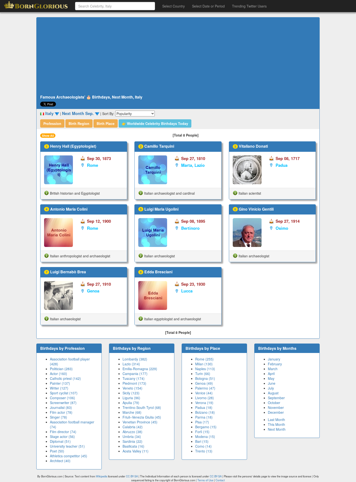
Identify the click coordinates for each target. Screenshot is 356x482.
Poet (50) (57, 451)
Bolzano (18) (205, 412)
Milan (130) (204, 363)
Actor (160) (58, 373)
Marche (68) (132, 412)
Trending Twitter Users (249, 6)
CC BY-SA (132, 476)
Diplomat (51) (60, 441)
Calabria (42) (133, 426)
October (274, 402)
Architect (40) (60, 460)
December (276, 412)
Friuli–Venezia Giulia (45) (142, 417)
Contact (220, 480)
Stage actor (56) (62, 436)
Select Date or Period (208, 6)
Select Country (173, 6)
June (271, 383)
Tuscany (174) (134, 378)
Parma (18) (204, 417)
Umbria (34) (132, 436)
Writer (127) (59, 388)
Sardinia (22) (132, 441)
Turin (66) (202, 373)
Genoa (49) (204, 383)
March (273, 368)
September (276, 397)
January (274, 359)
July (271, 388)
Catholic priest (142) (65, 378)
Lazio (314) (131, 363)
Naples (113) (205, 368)
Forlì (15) (202, 431)
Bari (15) (202, 441)
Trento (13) (203, 451)
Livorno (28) (204, 397)
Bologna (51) (205, 378)
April (271, 373)
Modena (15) (205, 436)
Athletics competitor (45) (68, 455)
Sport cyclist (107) (63, 392)
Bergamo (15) (206, 426)
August (273, 392)
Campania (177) (135, 373)
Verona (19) (204, 402)
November (276, 407)
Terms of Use (205, 480)
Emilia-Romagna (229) (140, 368)
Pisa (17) (202, 422)
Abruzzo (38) (132, 431)
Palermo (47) (205, 388)
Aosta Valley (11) (135, 451)
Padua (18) (203, 407)
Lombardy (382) (135, 359)
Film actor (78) (61, 412)
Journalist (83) (61, 407)
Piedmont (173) (134, 383)
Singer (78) (58, 417)
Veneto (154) (132, 388)
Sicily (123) (131, 392)
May (271, 378)
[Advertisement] (178, 56)
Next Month (277, 429)
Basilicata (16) (133, 446)
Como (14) (203, 446)
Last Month (276, 419)
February (275, 363)
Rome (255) (204, 359)
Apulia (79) (131, 402)
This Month (276, 424)
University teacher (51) (67, 446)
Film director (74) (63, 431)
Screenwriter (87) (63, 402)
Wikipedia (101, 476)
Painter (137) (60, 383)
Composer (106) (62, 397)
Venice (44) (204, 392)
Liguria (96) (131, 397)
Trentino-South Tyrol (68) (142, 407)
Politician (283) (61, 368)
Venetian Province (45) (140, 422)
